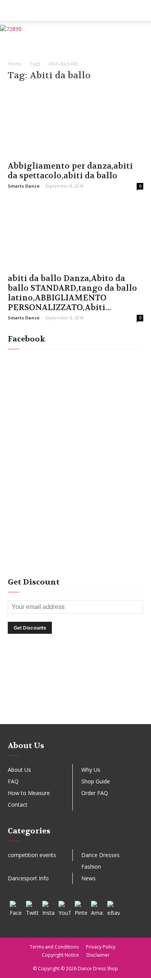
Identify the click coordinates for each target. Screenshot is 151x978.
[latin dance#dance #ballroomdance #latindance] (75, 675)
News (88, 878)
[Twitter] (32, 907)
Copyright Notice (60, 955)
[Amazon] (97, 907)
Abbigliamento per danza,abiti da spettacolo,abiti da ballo (70, 171)
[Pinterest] (81, 907)
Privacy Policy (100, 947)
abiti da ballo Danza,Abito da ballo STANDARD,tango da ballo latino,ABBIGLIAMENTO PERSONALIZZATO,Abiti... (72, 293)
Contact (17, 804)
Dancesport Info (28, 878)
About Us (19, 769)
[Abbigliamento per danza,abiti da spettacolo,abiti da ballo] (75, 122)
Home (14, 63)
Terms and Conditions (54, 947)
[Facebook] (16, 907)
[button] (140, 10)
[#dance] (75, 711)
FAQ (13, 781)
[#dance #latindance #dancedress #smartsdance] (75, 699)
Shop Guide (95, 781)
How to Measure (29, 793)
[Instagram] (48, 907)
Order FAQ (94, 793)
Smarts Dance (23, 186)
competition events (32, 855)
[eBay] (113, 907)
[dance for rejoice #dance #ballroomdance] (75, 687)
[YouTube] (64, 907)
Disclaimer (98, 955)
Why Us (90, 769)
